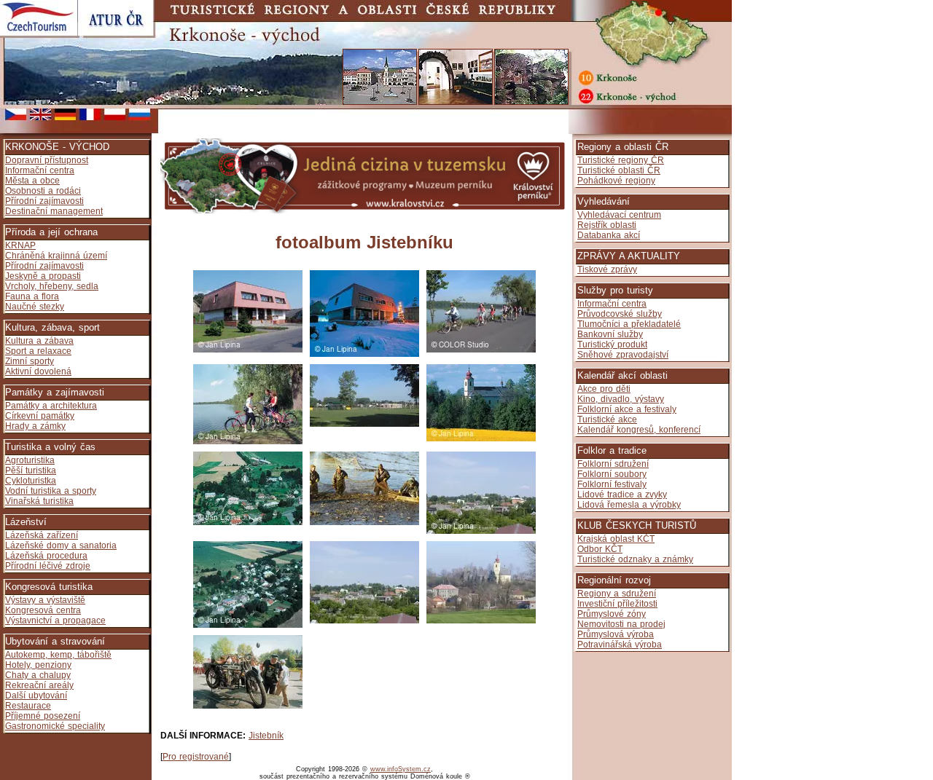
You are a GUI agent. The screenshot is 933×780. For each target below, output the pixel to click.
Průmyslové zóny (611, 614)
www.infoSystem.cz (400, 769)
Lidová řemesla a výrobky (629, 505)
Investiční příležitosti (617, 604)
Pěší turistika (30, 470)
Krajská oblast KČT (616, 539)
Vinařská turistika (39, 501)
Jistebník (266, 735)
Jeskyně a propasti (43, 276)
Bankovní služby (610, 334)
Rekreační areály (39, 685)
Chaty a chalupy (38, 675)
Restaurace (28, 706)
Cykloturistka (30, 481)
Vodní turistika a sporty (50, 491)
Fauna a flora (32, 296)
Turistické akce (607, 419)
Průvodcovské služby (619, 314)
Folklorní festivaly (612, 484)
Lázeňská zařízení (41, 535)
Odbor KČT (599, 549)
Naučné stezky (34, 307)
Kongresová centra (43, 610)
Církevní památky (39, 416)
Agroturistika (30, 460)
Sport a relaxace (38, 351)
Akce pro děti (604, 389)
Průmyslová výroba (615, 634)
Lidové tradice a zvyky (622, 494)
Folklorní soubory (612, 474)
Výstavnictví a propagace (55, 620)
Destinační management (54, 211)
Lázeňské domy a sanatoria (61, 545)
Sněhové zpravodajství (622, 355)
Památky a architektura (51, 406)
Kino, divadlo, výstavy (620, 399)
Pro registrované (196, 757)
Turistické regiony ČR (620, 160)
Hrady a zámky (35, 426)
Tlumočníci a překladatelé (629, 324)
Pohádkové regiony (616, 181)
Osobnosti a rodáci (43, 191)
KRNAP (20, 245)
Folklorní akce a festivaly (626, 409)
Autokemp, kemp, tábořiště (58, 655)
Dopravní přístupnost (46, 160)
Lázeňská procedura (46, 556)
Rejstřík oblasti (606, 225)
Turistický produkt (612, 344)
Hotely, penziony (38, 665)
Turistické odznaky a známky (635, 559)
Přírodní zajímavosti (44, 201)
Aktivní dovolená (38, 371)
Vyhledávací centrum (619, 215)
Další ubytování (36, 695)
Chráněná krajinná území (56, 256)
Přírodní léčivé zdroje (47, 566)
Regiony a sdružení (616, 593)
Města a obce (32, 181)
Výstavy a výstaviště (45, 600)
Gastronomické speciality (55, 726)
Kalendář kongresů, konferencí (638, 430)
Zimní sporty (29, 361)
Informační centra (39, 170)
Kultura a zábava (39, 341)
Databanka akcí (608, 235)
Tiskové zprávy (607, 269)
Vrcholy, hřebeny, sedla (51, 286)
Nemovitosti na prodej (621, 624)
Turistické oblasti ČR (618, 170)
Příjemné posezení (42, 716)
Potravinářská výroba (619, 644)
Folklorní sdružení (613, 464)
